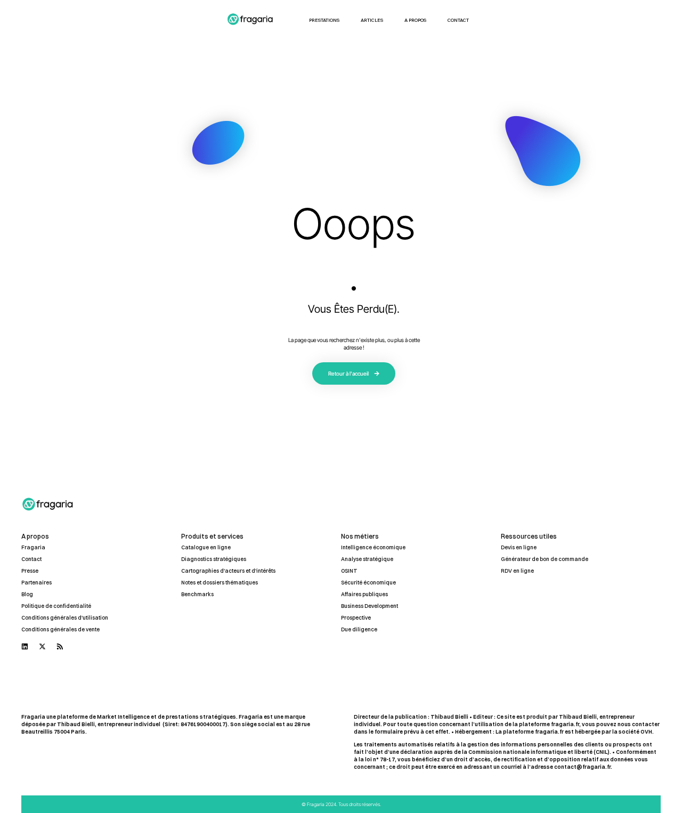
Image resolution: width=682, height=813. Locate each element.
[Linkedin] (24, 646)
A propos (415, 20)
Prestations (324, 20)
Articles (372, 20)
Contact (458, 20)
